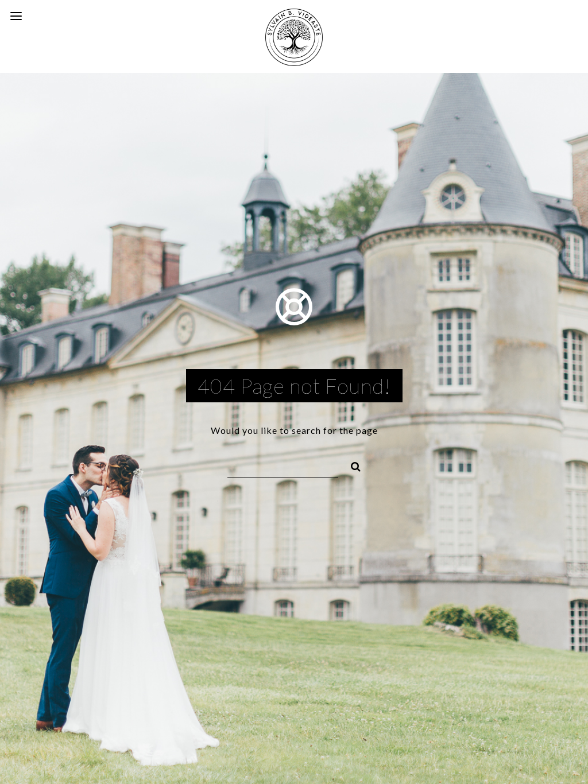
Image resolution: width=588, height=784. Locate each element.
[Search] (351, 465)
